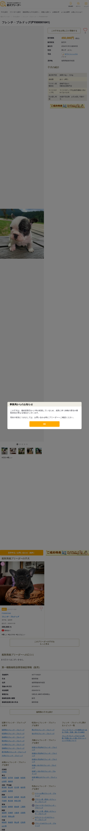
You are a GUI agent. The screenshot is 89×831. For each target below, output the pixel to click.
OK (44, 424)
